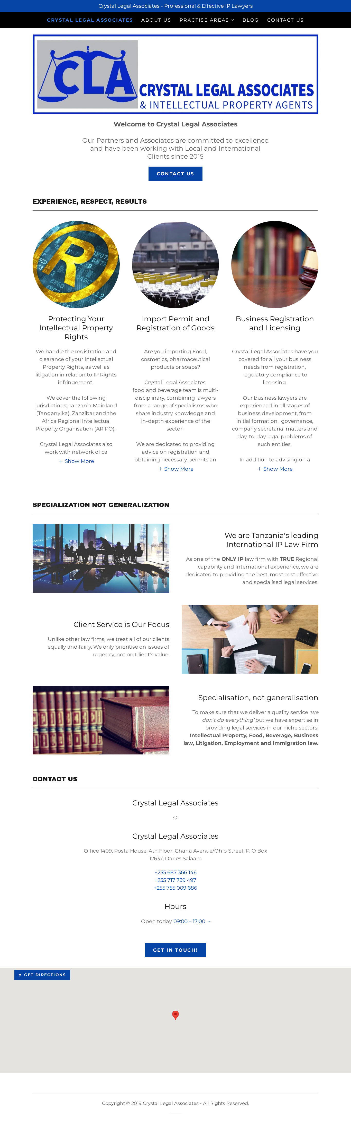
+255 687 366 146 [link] (175, 872)
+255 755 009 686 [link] (175, 888)
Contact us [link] (285, 20)
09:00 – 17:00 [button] (189, 921)
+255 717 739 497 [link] (175, 880)
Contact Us (175, 174)
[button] (207, 20)
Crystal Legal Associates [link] (90, 20)
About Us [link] (156, 20)
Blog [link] (251, 20)
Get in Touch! (175, 950)
